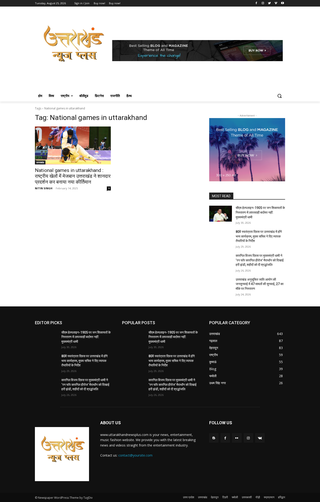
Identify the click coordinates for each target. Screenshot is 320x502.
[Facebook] (256, 3)
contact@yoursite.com (135, 455)
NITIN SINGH (43, 188)
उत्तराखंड (40, 162)
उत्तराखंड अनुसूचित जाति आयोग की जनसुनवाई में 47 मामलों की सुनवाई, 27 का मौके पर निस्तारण (259, 284)
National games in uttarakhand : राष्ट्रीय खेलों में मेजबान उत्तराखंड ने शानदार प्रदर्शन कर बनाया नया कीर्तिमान (73, 176)
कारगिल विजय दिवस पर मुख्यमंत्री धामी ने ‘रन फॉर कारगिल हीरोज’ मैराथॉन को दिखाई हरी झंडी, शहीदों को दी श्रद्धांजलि (260, 260)
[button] (279, 95)
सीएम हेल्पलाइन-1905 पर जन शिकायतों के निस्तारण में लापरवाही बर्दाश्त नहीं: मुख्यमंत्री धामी (260, 212)
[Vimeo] (276, 3)
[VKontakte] (259, 438)
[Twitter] (269, 3)
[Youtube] (282, 3)
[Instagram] (263, 3)
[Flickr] (236, 438)
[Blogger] (213, 438)
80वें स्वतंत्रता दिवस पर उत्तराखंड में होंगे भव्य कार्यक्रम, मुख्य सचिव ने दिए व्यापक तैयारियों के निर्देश (259, 236)
